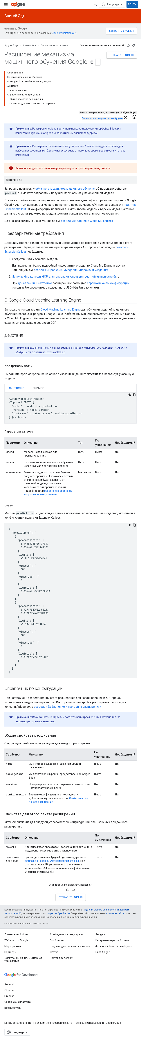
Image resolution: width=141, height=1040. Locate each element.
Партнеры (10, 952)
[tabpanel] (70, 408)
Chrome (9, 990)
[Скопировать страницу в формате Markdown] (92, 62)
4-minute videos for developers (113, 946)
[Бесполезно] (134, 45)
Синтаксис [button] (16, 388)
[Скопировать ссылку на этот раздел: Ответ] (16, 506)
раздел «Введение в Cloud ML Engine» (87, 221)
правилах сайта (115, 913)
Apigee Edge (11, 45)
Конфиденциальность (18, 1022)
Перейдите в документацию (102, 118)
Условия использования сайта (53, 1022)
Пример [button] (38, 388)
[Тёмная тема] (130, 395)
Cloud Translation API (63, 33)
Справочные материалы (54, 45)
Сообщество (57, 940)
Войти (132, 4)
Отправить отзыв (122, 55)
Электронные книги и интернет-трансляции (23, 959)
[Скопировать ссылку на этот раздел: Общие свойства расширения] (60, 736)
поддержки (90, 133)
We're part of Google (16, 940)
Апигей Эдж (15, 16)
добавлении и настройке (35, 283)
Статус (54, 952)
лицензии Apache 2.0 (58, 913)
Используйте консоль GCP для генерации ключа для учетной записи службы (65, 276)
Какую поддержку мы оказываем (70, 946)
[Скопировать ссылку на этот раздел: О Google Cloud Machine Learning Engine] (84, 300)
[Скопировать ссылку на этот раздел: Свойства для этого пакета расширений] (78, 814)
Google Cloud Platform (17, 1001)
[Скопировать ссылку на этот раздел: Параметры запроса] (37, 431)
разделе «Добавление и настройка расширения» (67, 706)
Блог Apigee (102, 952)
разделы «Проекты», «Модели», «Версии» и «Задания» (71, 270)
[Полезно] (128, 45)
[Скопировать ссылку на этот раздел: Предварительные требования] (67, 234)
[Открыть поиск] (95, 4)
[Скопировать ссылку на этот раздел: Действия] (26, 335)
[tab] (16, 388)
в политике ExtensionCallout (48, 352)
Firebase (9, 996)
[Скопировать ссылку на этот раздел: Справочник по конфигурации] (66, 689)
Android (9, 984)
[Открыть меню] (6, 4)
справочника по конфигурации (108, 283)
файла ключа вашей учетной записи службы (52, 860)
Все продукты (12, 1007)
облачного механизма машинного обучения (65, 188)
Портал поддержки (61, 957)
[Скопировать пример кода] (134, 395)
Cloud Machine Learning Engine (61, 309)
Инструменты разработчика (112, 940)
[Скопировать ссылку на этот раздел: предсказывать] (35, 366)
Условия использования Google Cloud (98, 1022)
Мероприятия (12, 946)
